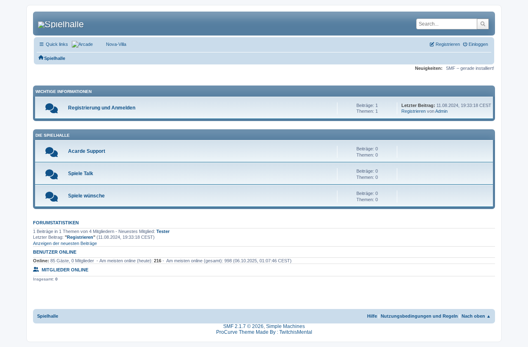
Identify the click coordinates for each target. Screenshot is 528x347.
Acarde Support (86, 151)
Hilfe (372, 316)
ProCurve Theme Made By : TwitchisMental (264, 332)
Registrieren (413, 111)
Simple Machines (285, 326)
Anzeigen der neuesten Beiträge (65, 243)
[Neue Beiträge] (51, 110)
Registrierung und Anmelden (101, 108)
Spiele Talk (80, 173)
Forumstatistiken (56, 222)
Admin (441, 111)
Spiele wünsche (86, 196)
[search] (483, 24)
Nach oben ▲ (476, 316)
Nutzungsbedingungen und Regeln (419, 316)
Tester (163, 231)
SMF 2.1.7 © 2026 (243, 326)
